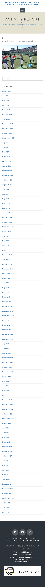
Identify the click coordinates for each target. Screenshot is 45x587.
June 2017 (5, 461)
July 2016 (5, 507)
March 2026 (6, 110)
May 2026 (5, 100)
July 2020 (5, 344)
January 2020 (6, 353)
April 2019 (5, 395)
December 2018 (7, 404)
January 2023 (6, 259)
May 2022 (5, 288)
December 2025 (7, 124)
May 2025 (5, 152)
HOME (9, 539)
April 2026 (5, 105)
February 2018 (7, 447)
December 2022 (7, 264)
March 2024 (6, 203)
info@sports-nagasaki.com (25, 557)
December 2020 (7, 334)
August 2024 (6, 185)
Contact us (24, 540)
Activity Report (12, 540)
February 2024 (7, 208)
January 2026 (6, 119)
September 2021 (8, 316)
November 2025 (7, 128)
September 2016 (8, 498)
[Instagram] (30, 532)
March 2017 (6, 475)
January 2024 (6, 213)
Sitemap (37, 540)
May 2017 (5, 465)
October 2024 (7, 180)
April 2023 (5, 245)
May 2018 (5, 437)
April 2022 (5, 292)
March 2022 (6, 297)
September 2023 (8, 227)
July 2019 (5, 381)
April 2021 (5, 320)
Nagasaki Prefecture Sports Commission (22, 3)
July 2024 (5, 189)
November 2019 (7, 362)
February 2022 (7, 302)
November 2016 (7, 489)
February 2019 (7, 400)
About (15, 539)
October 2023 (7, 222)
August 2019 (6, 376)
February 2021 (7, 330)
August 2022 (6, 278)
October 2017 (7, 456)
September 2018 (8, 419)
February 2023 (7, 255)
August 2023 (6, 231)
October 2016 (7, 493)
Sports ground (25, 539)
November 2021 (7, 311)
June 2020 (5, 348)
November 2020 (7, 339)
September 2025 (8, 138)
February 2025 (7, 161)
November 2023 (7, 217)
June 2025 (5, 147)
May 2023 (5, 241)
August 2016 (6, 503)
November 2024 (7, 175)
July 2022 (5, 283)
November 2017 (7, 451)
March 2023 (6, 250)
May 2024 (5, 199)
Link (31, 540)
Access (35, 539)
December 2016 (7, 484)
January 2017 (6, 479)
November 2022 (7, 269)
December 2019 (7, 358)
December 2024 (7, 171)
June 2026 (5, 96)
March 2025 (6, 157)
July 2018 (5, 428)
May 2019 (5, 390)
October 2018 (7, 414)
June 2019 (5, 386)
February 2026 (7, 114)
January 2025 (6, 166)
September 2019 (8, 372)
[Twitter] (22, 532)
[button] (22, 10)
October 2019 (7, 367)
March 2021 (6, 325)
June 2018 (5, 432)
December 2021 (7, 306)
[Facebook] (15, 532)
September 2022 (8, 273)
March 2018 (6, 442)
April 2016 (5, 512)
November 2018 (7, 409)
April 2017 (5, 470)
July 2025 (5, 143)
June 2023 (5, 236)
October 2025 (7, 133)
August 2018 (6, 423)
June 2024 (5, 194)
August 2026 (6, 91)
